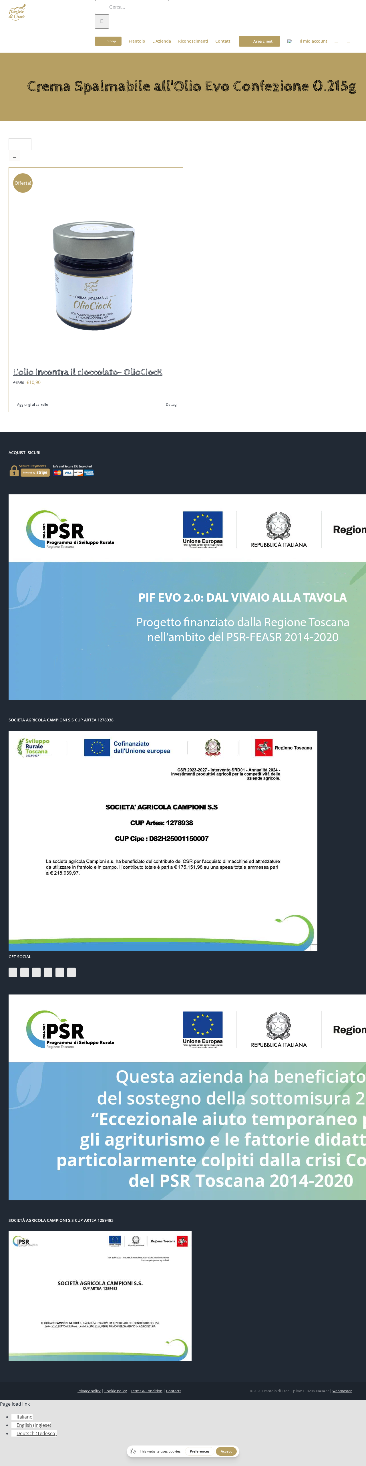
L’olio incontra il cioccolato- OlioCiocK (87, 372)
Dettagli (172, 404)
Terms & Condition (146, 1390)
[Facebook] (13, 972)
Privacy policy (89, 1390)
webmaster (342, 1390)
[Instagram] (24, 972)
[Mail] (48, 972)
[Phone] (59, 972)
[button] (348, 41)
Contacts (173, 1390)
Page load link (15, 1404)
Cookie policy (115, 1390)
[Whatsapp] (71, 972)
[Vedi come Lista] (14, 155)
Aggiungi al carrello (32, 404)
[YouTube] (36, 972)
